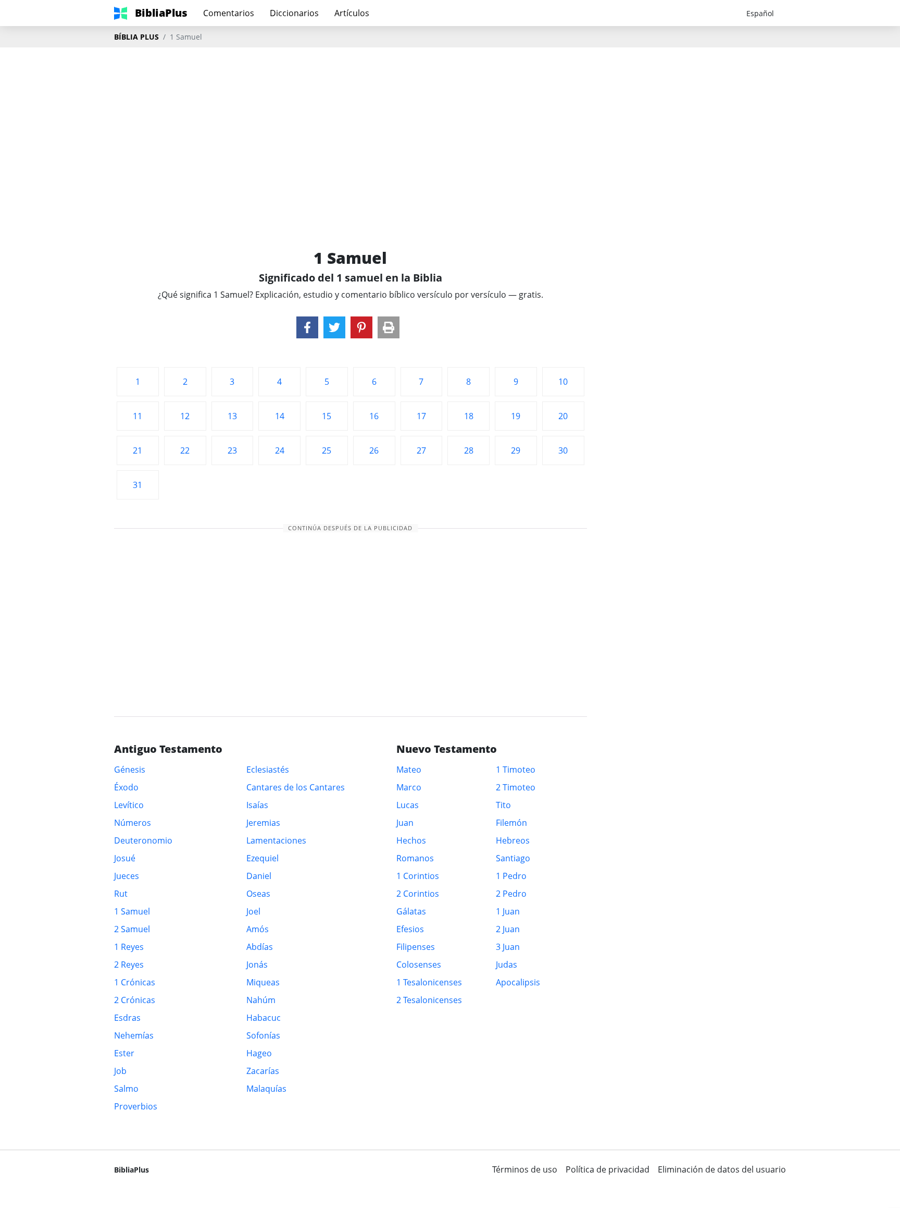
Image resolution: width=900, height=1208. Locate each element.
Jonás (257, 964)
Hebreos (513, 840)
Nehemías (134, 1035)
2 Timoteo (515, 787)
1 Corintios (417, 876)
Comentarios (228, 13)
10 (563, 381)
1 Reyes (129, 947)
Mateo (408, 769)
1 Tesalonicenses (429, 982)
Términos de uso (524, 1169)
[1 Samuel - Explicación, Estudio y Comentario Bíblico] (307, 327)
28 (468, 450)
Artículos (351, 13)
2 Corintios (417, 893)
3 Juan (508, 947)
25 (326, 450)
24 (279, 450)
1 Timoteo (515, 769)
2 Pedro (511, 893)
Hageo (259, 1053)
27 (421, 450)
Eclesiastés (267, 769)
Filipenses (415, 947)
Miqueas (263, 982)
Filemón (511, 822)
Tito (503, 805)
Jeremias (263, 822)
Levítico (129, 805)
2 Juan (508, 929)
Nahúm (261, 1000)
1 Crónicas (134, 982)
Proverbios (135, 1106)
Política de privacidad (607, 1169)
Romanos (415, 858)
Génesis (129, 769)
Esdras (127, 1017)
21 (137, 450)
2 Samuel (132, 929)
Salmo (126, 1088)
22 (185, 450)
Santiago (513, 858)
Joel (253, 911)
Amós (257, 929)
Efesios (410, 929)
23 (232, 450)
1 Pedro (511, 876)
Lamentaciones (276, 840)
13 (232, 416)
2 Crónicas (134, 1000)
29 (515, 450)
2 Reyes (129, 964)
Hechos (411, 840)
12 (185, 416)
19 (515, 416)
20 (563, 416)
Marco (408, 787)
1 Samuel (132, 911)
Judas (506, 964)
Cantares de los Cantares (295, 787)
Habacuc (263, 1017)
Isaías (257, 805)
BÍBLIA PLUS (136, 37)
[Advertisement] (450, 131)
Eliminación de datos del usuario (722, 1169)
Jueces (126, 876)
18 (468, 416)
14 (279, 416)
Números (132, 822)
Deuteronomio (143, 840)
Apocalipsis (518, 982)
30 (563, 450)
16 (374, 416)
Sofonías (263, 1035)
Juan (405, 822)
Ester (124, 1053)
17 (421, 416)
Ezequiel (262, 858)
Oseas (258, 893)
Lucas (407, 805)
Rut (121, 893)
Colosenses (418, 964)
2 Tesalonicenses (429, 1000)
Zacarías (262, 1071)
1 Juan (508, 911)
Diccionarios (294, 13)
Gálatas (411, 911)
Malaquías (266, 1088)
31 (137, 485)
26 (374, 450)
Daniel (258, 876)
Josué (124, 858)
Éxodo (126, 787)
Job (120, 1071)
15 (326, 416)
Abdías (259, 947)
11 (137, 416)
